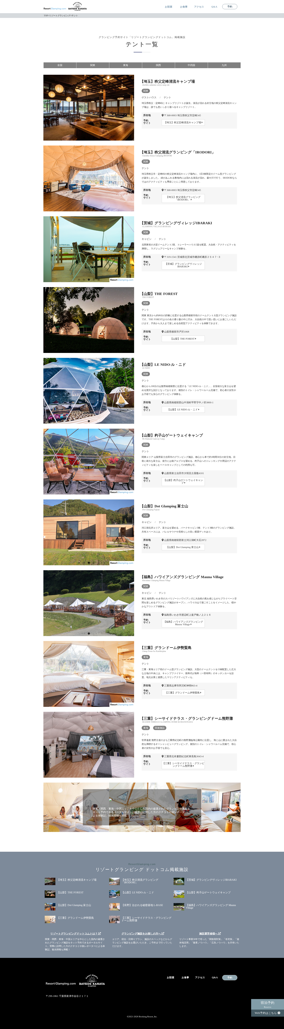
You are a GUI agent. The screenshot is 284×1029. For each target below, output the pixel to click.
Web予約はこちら (266, 1013)
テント (167, 97)
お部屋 (168, 7)
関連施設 (160, 728)
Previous (45, 91)
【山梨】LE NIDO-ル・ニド (182, 409)
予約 (229, 6)
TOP (46, 15)
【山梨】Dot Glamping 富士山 (182, 547)
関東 (92, 65)
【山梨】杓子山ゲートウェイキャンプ (183, 481)
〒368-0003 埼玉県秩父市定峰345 (182, 115)
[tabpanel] (88, 108)
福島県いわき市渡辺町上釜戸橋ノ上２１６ (187, 615)
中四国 (191, 65)
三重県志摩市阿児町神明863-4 (180, 685)
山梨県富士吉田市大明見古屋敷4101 (184, 473)
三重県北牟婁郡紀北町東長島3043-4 (184, 756)
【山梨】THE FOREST (182, 338)
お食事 (184, 7)
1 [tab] (83, 138)
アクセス (199, 7)
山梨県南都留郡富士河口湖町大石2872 (185, 540)
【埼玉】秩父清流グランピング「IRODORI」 (183, 198)
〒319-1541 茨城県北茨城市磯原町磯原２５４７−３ (192, 257)
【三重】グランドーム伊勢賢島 (182, 692)
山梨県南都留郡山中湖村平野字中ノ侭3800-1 (188, 402)
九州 (224, 65)
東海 (125, 65)
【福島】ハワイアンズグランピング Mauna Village (183, 623)
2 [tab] (88, 138)
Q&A (214, 7)
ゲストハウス (149, 97)
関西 (158, 65)
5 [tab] (98, 279)
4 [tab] (93, 279)
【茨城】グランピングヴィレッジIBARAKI (183, 265)
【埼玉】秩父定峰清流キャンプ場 (183, 122)
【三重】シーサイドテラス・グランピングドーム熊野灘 (183, 764)
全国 (59, 65)
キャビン (147, 239)
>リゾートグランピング (59, 15)
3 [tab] (93, 138)
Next (132, 91)
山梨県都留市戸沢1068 (176, 331)
